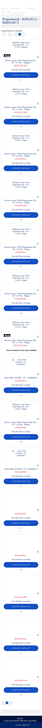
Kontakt (20, 718)
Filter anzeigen (23, 725)
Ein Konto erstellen (21, 75)
